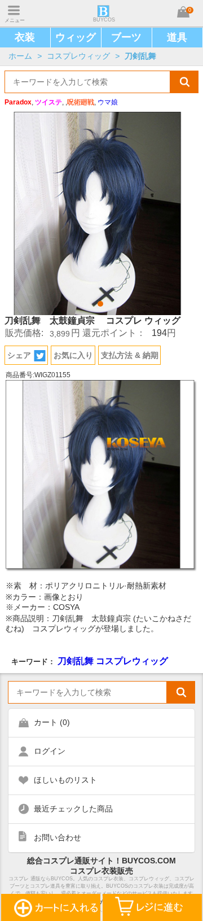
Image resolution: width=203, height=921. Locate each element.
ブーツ (126, 37)
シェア (19, 355)
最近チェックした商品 (73, 808)
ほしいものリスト (65, 779)
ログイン (49, 751)
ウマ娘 (108, 102)
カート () (52, 722)
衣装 (25, 37)
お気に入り (73, 355)
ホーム (20, 55)
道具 (177, 37)
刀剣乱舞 (140, 55)
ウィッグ (75, 37)
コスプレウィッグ (78, 55)
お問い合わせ (57, 837)
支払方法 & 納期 (129, 355)
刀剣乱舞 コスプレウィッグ (113, 661)
